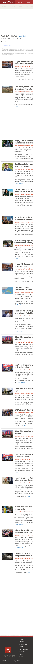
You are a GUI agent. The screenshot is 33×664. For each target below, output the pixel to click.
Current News (19, 66)
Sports (21, 657)
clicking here (10, 54)
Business (4, 6)
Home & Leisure (23, 649)
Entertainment (12, 6)
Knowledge (22, 651)
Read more (19, 183)
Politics (21, 654)
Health (20, 6)
